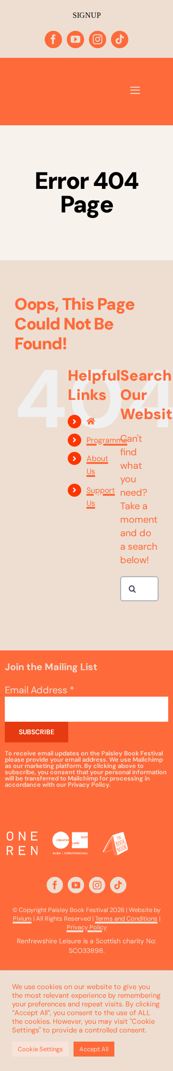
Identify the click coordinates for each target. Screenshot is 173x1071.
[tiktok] (119, 39)
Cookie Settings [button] (40, 1049)
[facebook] (53, 39)
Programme (106, 440)
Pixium (22, 918)
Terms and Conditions (126, 918)
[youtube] (75, 39)
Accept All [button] (94, 1049)
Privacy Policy (87, 927)
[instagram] (97, 39)
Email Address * (39, 690)
